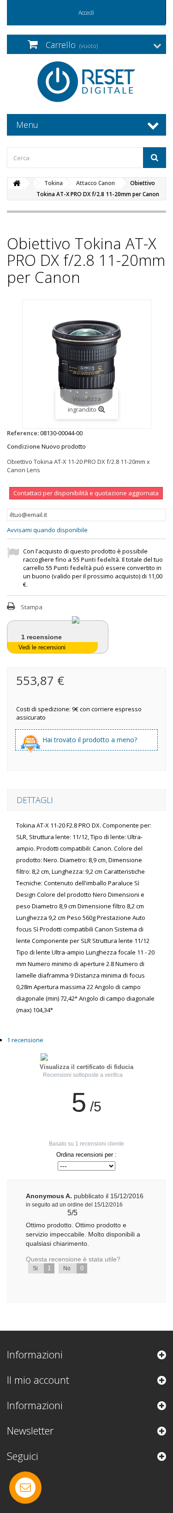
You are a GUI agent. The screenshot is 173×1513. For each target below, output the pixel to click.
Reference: (23, 433)
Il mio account (38, 1380)
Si (42, 1268)
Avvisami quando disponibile (47, 530)
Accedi (86, 13)
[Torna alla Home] (16, 183)
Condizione (23, 446)
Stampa (31, 607)
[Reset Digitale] (86, 81)
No (73, 1268)
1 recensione (25, 1040)
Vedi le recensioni (42, 647)
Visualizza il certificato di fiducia (86, 1066)
